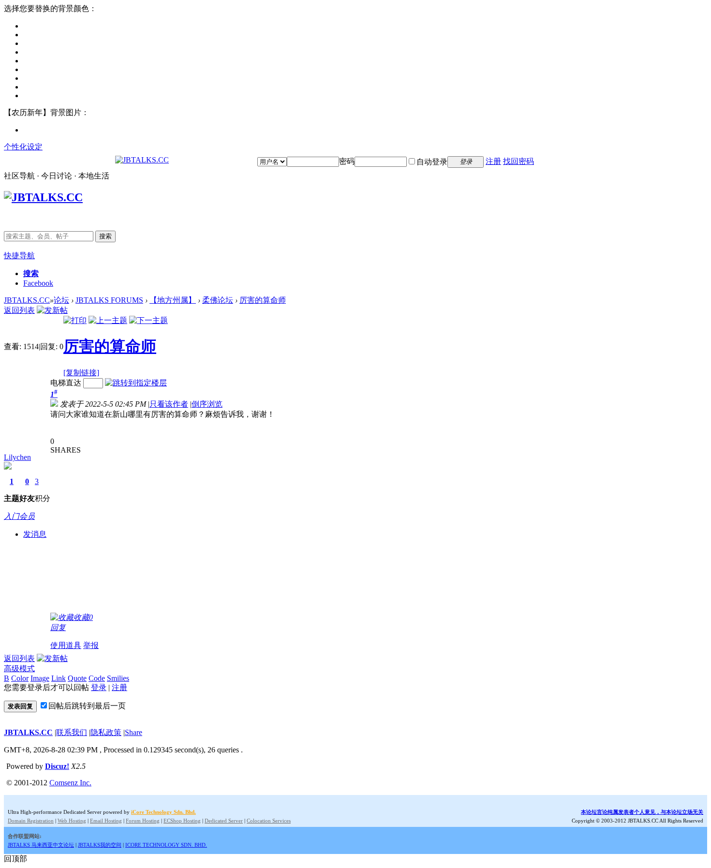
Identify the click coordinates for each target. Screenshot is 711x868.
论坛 (61, 300)
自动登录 (431, 162)
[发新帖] (52, 310)
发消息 (34, 534)
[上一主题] (108, 320)
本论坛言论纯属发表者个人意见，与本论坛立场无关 (642, 812)
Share (133, 732)
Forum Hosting (143, 821)
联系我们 (71, 732)
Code (97, 678)
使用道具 (65, 645)
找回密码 (518, 161)
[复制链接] (81, 372)
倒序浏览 (207, 404)
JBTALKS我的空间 (99, 845)
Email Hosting (106, 821)
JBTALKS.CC (27, 300)
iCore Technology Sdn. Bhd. (163, 812)
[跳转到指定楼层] (136, 383)
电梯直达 (65, 383)
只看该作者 (168, 404)
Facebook (38, 283)
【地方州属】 (172, 300)
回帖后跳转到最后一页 (87, 706)
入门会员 (19, 516)
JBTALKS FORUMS (109, 300)
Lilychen (17, 457)
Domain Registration (31, 821)
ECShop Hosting (182, 821)
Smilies (118, 678)
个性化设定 (23, 147)
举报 (91, 645)
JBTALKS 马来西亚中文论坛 (41, 845)
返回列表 (19, 310)
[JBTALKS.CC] (142, 160)
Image (39, 678)
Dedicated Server (224, 821)
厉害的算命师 (262, 300)
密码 (347, 161)
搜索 (105, 236)
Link (58, 678)
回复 (58, 627)
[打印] (75, 320)
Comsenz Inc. (70, 783)
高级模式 (19, 668)
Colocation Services (269, 821)
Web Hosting (72, 821)
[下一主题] (148, 320)
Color (20, 678)
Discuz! (57, 766)
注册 (493, 161)
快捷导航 (19, 255)
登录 (98, 687)
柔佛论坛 (217, 300)
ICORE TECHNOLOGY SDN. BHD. (166, 845)
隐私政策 (105, 732)
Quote (77, 678)
